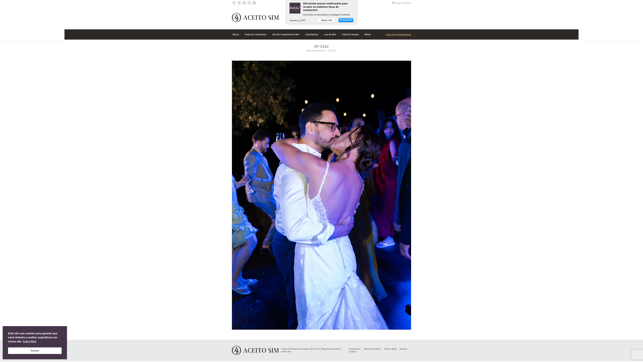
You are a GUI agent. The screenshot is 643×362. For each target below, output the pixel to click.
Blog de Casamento (331, 348)
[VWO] (302, 20)
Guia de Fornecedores (398, 34)
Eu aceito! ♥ (346, 20)
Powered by (294, 20)
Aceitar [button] (35, 350)
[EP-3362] (321, 195)
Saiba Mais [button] (29, 341)
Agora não (326, 20)
